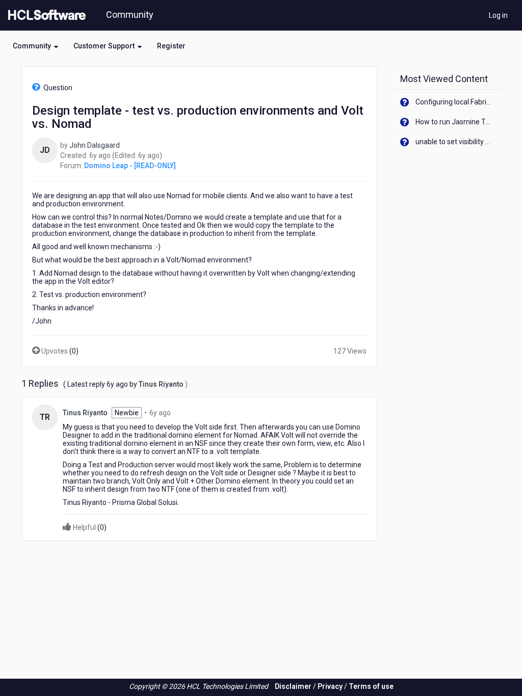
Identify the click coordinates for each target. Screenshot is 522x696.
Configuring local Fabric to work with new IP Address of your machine (454, 102)
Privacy (330, 686)
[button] (35, 46)
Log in (498, 15)
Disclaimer (293, 686)
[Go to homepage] (45, 15)
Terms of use (371, 686)
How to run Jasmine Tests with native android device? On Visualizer (454, 122)
